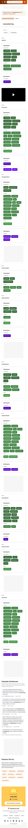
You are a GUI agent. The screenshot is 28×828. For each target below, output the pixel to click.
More (16, 18)
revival (13, 60)
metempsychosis (16, 65)
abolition (6, 278)
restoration (7, 60)
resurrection (15, 142)
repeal (19, 287)
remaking (13, 287)
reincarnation (7, 69)
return (13, 526)
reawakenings (11, 13)
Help (22, 815)
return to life (7, 569)
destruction (7, 81)
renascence (7, 142)
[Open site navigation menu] (2, 2)
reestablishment (8, 281)
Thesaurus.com (5, 2)
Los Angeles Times (8, 726)
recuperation (16, 121)
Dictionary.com (24, 2)
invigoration (14, 386)
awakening (6, 65)
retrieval (6, 451)
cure (5, 136)
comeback (6, 50)
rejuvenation (16, 54)
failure (5, 539)
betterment (7, 132)
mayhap (13, 796)
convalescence (16, 132)
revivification (16, 145)
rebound (19, 508)
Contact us (17, 815)
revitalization (7, 311)
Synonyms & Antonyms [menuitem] (8, 18)
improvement (7, 121)
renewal (14, 57)
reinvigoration (7, 151)
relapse (15, 169)
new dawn (6, 395)
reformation (11, 774)
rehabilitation (7, 54)
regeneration (17, 136)
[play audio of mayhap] (10, 799)
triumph (15, 520)
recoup (6, 456)
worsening (6, 239)
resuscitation (7, 145)
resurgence (7, 127)
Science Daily (6, 714)
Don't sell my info (13, 823)
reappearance (7, 557)
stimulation (7, 317)
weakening (14, 236)
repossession (13, 626)
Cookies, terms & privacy (13, 818)
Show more (14, 32)
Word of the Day (13, 794)
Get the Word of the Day (13, 803)
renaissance (7, 57)
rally (14, 202)
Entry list (5, 815)
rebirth (10, 136)
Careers (11, 815)
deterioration (7, 169)
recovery (13, 50)
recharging (7, 323)
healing (13, 117)
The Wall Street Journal (9, 696)
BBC (5, 705)
